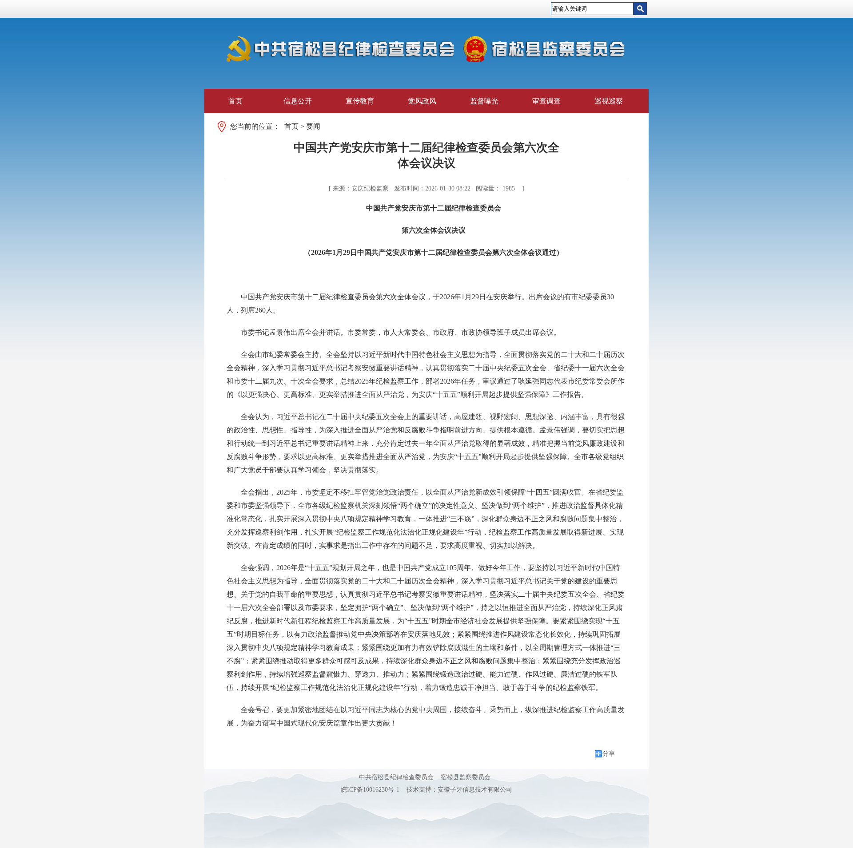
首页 (235, 101)
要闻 (313, 126)
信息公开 (297, 101)
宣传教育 (360, 101)
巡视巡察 (608, 101)
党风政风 (422, 101)
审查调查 (546, 101)
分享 (608, 753)
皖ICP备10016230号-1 (370, 789)
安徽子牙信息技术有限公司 (475, 789)
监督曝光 (484, 101)
